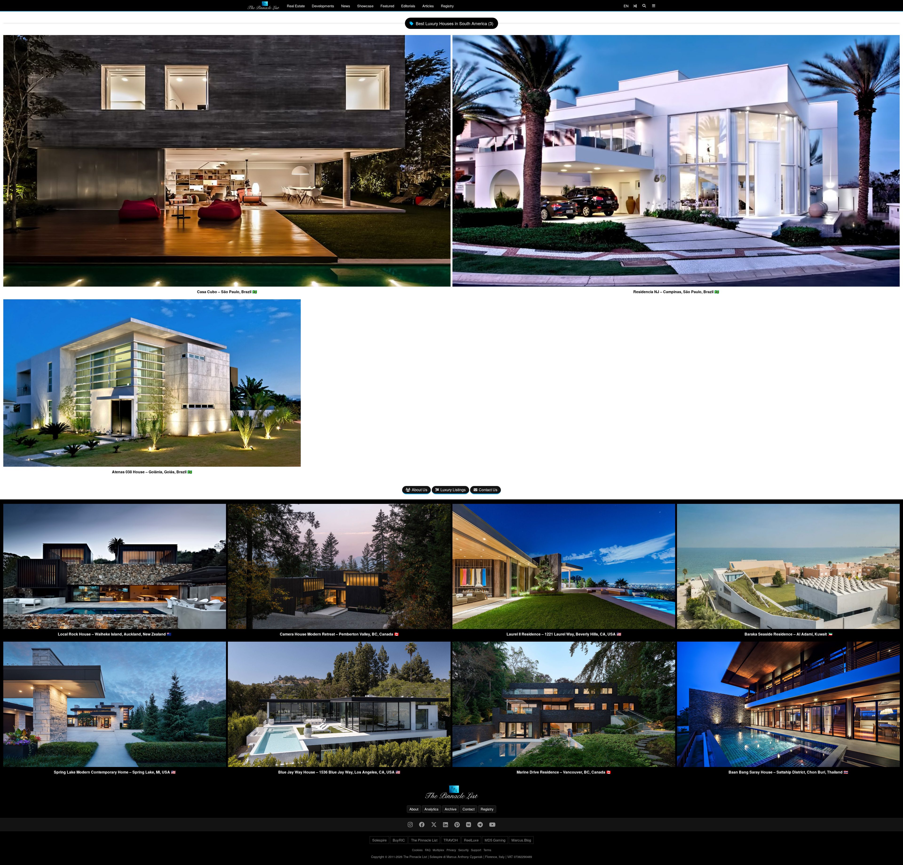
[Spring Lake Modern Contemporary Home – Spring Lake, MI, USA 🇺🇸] (114, 765)
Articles (428, 5)
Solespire (379, 839)
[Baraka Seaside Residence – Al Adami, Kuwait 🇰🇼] (788, 627)
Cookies (417, 850)
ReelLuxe (471, 839)
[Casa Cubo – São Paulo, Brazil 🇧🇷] (227, 285)
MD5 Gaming (495, 839)
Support (476, 850)
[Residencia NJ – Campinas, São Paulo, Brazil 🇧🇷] (676, 285)
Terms (487, 850)
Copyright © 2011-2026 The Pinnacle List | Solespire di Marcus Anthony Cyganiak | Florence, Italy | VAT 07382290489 (451, 856)
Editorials (408, 5)
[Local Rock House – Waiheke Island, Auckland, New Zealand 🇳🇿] (114, 627)
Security (463, 850)
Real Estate (296, 5)
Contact (469, 808)
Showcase (365, 5)
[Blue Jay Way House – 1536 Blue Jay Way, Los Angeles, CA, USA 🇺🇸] (339, 765)
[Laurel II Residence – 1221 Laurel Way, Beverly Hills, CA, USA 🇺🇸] (563, 627)
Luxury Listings (453, 489)
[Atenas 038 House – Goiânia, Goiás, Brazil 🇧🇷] (152, 465)
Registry (447, 5)
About (413, 808)
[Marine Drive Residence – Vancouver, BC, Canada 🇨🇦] (563, 765)
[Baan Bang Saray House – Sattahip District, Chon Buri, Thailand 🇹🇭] (788, 765)
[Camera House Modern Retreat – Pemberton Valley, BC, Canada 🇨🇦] (339, 627)
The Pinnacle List (424, 839)
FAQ (427, 850)
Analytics (431, 808)
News (345, 5)
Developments (323, 5)
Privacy (451, 850)
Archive (450, 808)
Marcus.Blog (521, 839)
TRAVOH (451, 839)
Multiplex (438, 850)
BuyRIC (399, 839)
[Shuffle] (635, 6)
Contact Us (488, 489)
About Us (419, 489)
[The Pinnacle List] (451, 792)
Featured (387, 5)
